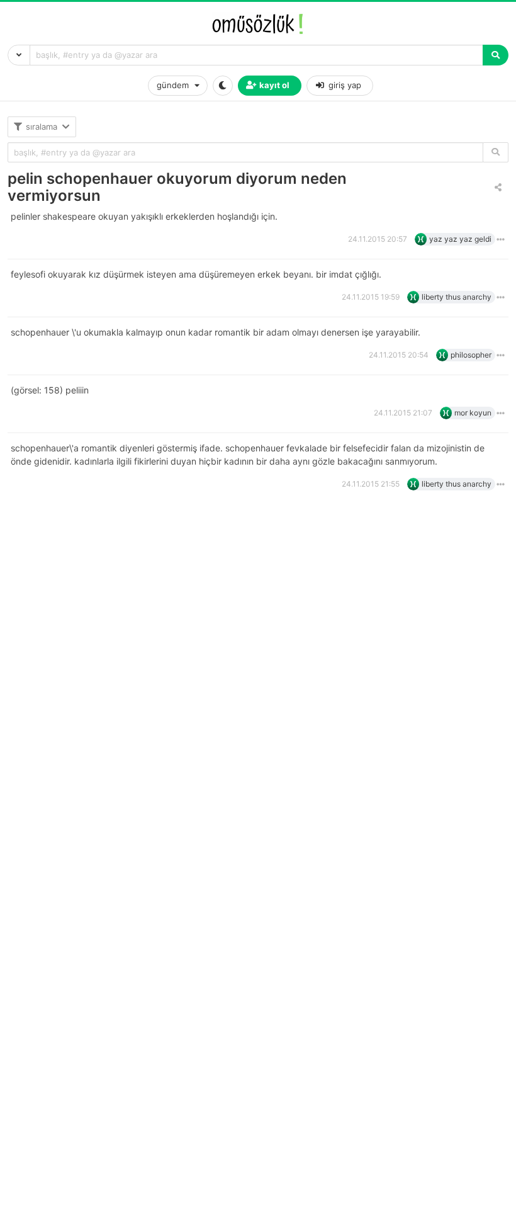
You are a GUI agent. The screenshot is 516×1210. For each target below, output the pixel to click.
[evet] (495, 152)
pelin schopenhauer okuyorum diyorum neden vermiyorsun (177, 187)
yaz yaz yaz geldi (460, 239)
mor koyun (472, 412)
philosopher (471, 354)
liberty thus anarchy (456, 297)
